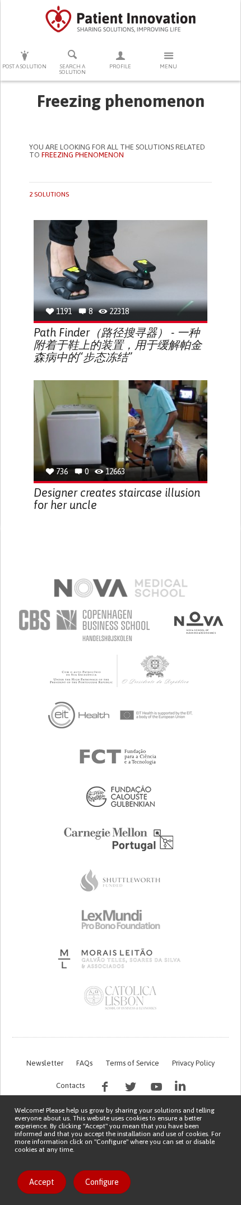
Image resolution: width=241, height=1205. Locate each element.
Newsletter (44, 1063)
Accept (41, 1182)
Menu (168, 66)
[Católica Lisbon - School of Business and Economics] (120, 998)
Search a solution (72, 69)
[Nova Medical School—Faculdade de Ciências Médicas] (121, 587)
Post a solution (24, 66)
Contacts (70, 1085)
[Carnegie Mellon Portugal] (120, 838)
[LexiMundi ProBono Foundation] (120, 919)
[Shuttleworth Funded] (120, 880)
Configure (102, 1182)
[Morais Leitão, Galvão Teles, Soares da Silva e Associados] (121, 959)
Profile (120, 66)
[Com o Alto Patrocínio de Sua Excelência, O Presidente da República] (120, 670)
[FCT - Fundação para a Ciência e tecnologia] (120, 757)
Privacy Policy (193, 1063)
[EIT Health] (120, 715)
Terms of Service (132, 1063)
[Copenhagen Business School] (83, 625)
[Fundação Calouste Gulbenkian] (120, 796)
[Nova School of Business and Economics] (198, 623)
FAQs (84, 1063)
